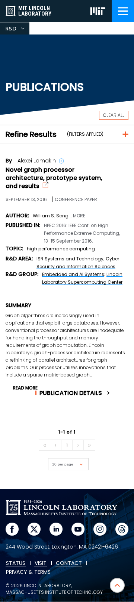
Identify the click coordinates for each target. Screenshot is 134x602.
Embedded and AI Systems (73, 274)
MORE (79, 215)
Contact (69, 563)
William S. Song (50, 216)
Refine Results (31, 134)
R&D (17, 29)
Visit (41, 563)
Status (15, 563)
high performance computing (61, 249)
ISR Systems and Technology (69, 259)
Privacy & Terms (28, 572)
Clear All (113, 115)
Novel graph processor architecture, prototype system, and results (54, 178)
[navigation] (123, 11)
